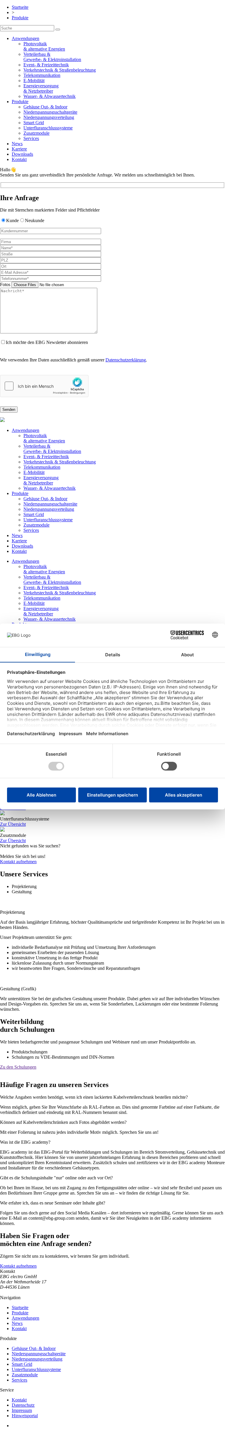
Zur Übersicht (13, 824)
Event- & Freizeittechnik (46, 64)
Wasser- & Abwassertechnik (49, 96)
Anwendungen (25, 38)
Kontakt (19, 159)
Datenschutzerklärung (125, 359)
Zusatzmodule (36, 133)
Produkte (20, 17)
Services (31, 138)
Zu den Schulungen (18, 1067)
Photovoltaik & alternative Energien (44, 46)
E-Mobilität (34, 80)
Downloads (22, 154)
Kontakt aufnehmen (18, 861)
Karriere (19, 148)
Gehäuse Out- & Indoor (45, 106)
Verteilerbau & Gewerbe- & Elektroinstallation (52, 57)
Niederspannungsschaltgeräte (50, 112)
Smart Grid (33, 122)
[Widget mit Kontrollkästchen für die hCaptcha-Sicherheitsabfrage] (44, 386)
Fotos (5, 284)
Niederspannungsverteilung (48, 117)
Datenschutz (23, 1405)
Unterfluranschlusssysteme (48, 127)
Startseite (20, 7)
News (17, 143)
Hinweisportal (25, 1415)
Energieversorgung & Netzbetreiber (41, 88)
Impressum (22, 1410)
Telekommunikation (41, 75)
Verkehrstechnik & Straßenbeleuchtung (59, 70)
